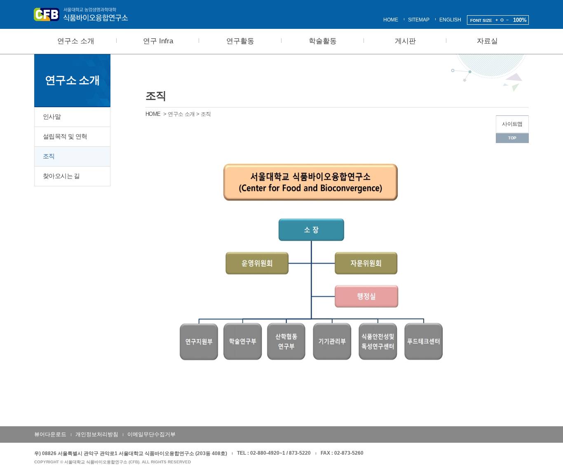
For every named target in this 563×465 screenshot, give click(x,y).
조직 (49, 156)
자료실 (487, 41)
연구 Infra (158, 41)
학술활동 (323, 41)
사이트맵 (512, 124)
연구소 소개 (75, 41)
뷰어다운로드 (50, 434)
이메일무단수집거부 (151, 434)
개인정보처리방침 (96, 434)
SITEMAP (418, 20)
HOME (390, 20)
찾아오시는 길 (61, 175)
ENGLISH (450, 20)
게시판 (405, 41)
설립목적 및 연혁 (65, 136)
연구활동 (240, 41)
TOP (512, 138)
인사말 (52, 116)
